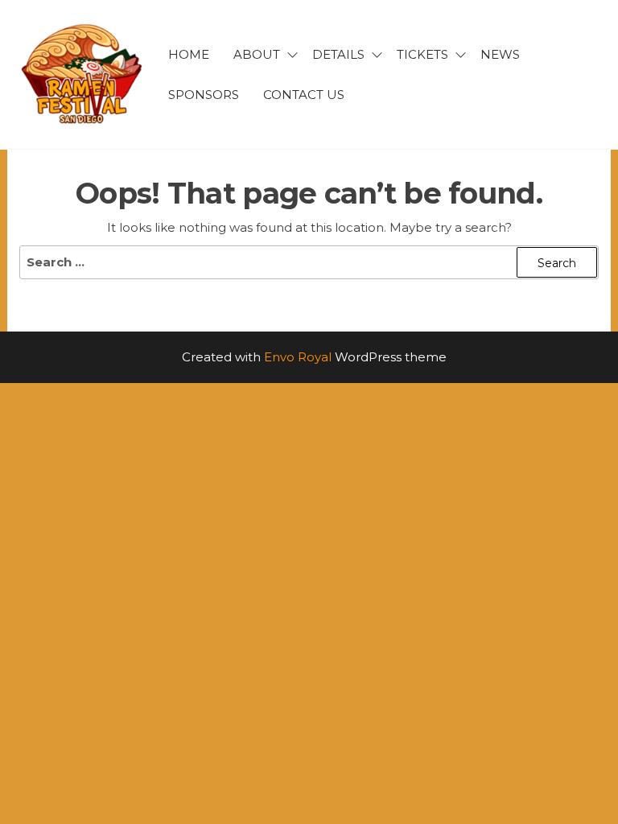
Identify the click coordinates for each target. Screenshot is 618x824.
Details (338, 54)
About (256, 54)
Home (188, 54)
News (500, 54)
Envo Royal (298, 357)
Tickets (422, 54)
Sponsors (203, 94)
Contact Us (303, 94)
